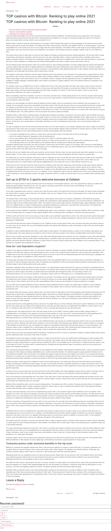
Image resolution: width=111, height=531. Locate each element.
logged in (18, 484)
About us (56, 7)
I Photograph (66, 7)
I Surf (75, 7)
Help (92, 7)
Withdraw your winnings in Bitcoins (21, 34)
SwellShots (47, 7)
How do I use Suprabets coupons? (21, 32)
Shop (81, 7)
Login (2, 528)
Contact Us (100, 7)
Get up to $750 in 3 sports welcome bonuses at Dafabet (28, 29)
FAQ (86, 7)
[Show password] (2, 514)
